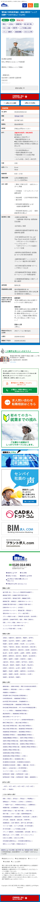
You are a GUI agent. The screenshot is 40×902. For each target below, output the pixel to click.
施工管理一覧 (7, 592)
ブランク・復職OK (7, 32)
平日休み (13, 801)
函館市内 (18, 638)
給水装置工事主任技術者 (10, 701)
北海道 (5, 638)
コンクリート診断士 (21, 771)
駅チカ (34, 832)
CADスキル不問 (28, 32)
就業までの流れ (12, 576)
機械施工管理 (26, 598)
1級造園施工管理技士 (25, 732)
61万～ (5, 789)
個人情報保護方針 (21, 858)
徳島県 (23, 668)
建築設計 (13, 601)
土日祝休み (28, 801)
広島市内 (11, 668)
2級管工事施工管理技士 (27, 741)
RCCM (32, 765)
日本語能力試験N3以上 (25, 841)
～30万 (5, 786)
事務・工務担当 (28, 619)
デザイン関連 (11, 622)
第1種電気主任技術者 (9, 762)
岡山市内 (30, 665)
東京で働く (29, 810)
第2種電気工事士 (19, 759)
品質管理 (5, 619)
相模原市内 (13, 650)
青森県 (25, 638)
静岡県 (5, 656)
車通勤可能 (18, 24)
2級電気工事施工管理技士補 (11, 750)
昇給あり (22, 798)
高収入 (4, 24)
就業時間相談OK (26, 814)
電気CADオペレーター (9, 613)
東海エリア (5, 20)
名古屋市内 (32, 656)
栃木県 (11, 644)
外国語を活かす (21, 844)
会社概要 (7, 861)
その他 (19, 628)
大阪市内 (5, 662)
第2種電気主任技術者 (23, 762)
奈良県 (31, 662)
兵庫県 (18, 662)
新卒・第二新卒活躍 (26, 823)
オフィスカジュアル (27, 835)
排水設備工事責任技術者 (10, 707)
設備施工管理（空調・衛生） (20, 595)
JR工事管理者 (22, 768)
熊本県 (16, 674)
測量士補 (25, 765)
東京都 (18, 647)
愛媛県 (5, 671)
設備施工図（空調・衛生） (10, 604)
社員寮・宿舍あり (8, 810)
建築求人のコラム (8, 858)
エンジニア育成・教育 (9, 628)
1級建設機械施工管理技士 (24, 735)
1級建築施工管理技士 (20, 698)
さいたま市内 (30, 644)
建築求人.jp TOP (12, 573)
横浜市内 (21, 650)
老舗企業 (12, 820)
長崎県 (11, 674)
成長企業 (19, 820)
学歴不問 (15, 28)
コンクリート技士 (8, 771)
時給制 (11, 789)
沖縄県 (18, 677)
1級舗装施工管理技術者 (25, 729)
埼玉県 (22, 644)
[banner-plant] (20, 543)
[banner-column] (20, 458)
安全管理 (33, 616)
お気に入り (24, 579)
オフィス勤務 (15, 835)
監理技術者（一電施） (22, 777)
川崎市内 (5, 650)
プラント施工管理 (23, 613)
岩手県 (31, 638)
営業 (4, 622)
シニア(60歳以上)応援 (25, 28)
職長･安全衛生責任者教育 (28, 686)
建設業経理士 (7, 713)
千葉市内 (11, 647)
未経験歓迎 (6, 823)
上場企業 (33, 817)
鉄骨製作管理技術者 (27, 719)
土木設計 (20, 607)
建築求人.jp (4, 850)
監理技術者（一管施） (9, 777)
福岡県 (16, 671)
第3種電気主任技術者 (9, 765)
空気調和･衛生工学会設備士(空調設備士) (15, 695)
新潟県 (27, 650)
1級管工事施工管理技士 (27, 738)
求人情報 (24, 573)
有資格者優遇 (18, 32)
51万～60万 (29, 786)
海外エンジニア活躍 (9, 844)
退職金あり (6, 801)
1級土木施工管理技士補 (10, 725)
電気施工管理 (20, 20)
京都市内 (22, 659)
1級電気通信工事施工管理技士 (11, 753)
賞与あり (15, 798)
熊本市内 (22, 674)
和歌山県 (5, 665)
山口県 (18, 668)
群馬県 (16, 644)
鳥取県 (12, 665)
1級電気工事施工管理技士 (27, 744)
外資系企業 (26, 817)
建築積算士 (33, 777)
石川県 (11, 653)
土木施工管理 (7, 598)
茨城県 (5, 644)
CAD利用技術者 (7, 698)
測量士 (19, 765)
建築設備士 (6, 686)
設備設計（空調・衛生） (25, 604)
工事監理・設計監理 (23, 616)
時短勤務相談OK (7, 817)
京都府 (16, 659)
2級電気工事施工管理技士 (28, 747)
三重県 (5, 659)
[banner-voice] (20, 487)
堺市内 (12, 662)
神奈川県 (32, 647)
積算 (21, 619)
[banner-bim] (20, 528)
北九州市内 (30, 671)
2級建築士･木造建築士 (9, 692)
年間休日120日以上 (21, 804)
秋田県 (18, 641)
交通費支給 (31, 804)
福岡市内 (22, 671)
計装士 (24, 756)
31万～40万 (12, 786)
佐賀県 (5, 674)
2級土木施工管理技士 (25, 725)
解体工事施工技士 (8, 722)
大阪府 (29, 659)
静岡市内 (11, 656)
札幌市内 (11, 638)
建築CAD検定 (15, 686)
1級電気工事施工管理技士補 (11, 747)
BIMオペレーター (22, 622)
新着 (4, 798)
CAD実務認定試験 (8, 704)
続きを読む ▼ (20, 88)
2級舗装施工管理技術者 (10, 732)
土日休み (11, 24)
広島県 (5, 668)
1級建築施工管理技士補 (22, 704)
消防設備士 (14, 689)
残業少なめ (6, 835)
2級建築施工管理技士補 (19, 713)
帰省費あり (30, 798)
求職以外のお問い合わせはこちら (17, 584)
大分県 (29, 674)
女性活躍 (27, 832)
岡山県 (23, 665)
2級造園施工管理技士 (9, 735)
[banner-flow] (20, 429)
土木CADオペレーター (9, 610)
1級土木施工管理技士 (21, 722)
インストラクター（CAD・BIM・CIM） (13, 625)
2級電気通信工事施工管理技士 (11, 756)
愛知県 (12, 20)
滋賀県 (11, 659)
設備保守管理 (14, 619)
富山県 (5, 653)
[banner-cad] (20, 514)
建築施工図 (6, 601)
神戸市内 (24, 662)
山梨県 (22, 653)
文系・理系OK (15, 823)
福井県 (16, 653)
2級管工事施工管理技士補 (10, 744)
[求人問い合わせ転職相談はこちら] (20, 402)
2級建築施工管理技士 (21, 710)
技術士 (5, 768)
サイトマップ (33, 858)
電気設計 (28, 610)
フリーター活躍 (7, 826)
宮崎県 (5, 677)
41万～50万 (21, 786)
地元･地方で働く (28, 24)
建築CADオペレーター (24, 601)
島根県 (18, 665)
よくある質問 (16, 861)
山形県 (23, 641)
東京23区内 (25, 647)
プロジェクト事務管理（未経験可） (22, 592)
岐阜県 (34, 653)
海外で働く (6, 814)
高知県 (11, 671)
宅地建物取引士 (23, 701)
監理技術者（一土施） (22, 774)
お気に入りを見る (30, 103)
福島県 (29, 641)
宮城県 (5, 641)
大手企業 (5, 820)
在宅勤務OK (14, 807)
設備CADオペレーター (9, 607)
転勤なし (22, 807)
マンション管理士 (8, 710)
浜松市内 (18, 656)
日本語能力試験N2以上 (9, 841)
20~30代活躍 (28, 826)
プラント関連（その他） (9, 616)
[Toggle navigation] (36, 5)
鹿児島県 (11, 677)
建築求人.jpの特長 (26, 576)
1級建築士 (6, 689)
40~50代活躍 (6, 829)
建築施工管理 (7, 595)
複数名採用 (17, 817)
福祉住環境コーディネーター (11, 716)
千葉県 (5, 647)
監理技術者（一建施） (9, 774)
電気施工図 (21, 610)
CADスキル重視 (7, 838)
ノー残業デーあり (8, 804)
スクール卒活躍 (18, 826)
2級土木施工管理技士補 (10, 729)
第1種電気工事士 (8, 759)
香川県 (29, 668)
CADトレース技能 (24, 689)
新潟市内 (34, 650)
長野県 (28, 653)
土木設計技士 (12, 768)
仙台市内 (11, 641)
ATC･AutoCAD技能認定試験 (27, 707)
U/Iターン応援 (6, 28)
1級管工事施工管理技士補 (10, 741)
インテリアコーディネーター (11, 719)
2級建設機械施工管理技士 (10, 738)
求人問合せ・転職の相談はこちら (13, 580)
